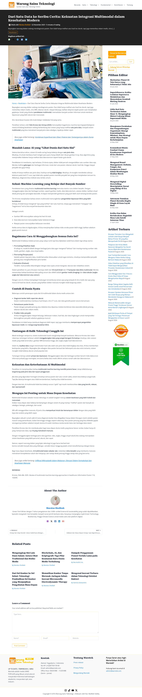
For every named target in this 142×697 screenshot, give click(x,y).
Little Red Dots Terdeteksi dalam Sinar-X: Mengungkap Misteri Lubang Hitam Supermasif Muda (120, 113)
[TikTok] (69, 690)
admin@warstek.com (113, 671)
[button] (87, 4)
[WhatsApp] (9, 39)
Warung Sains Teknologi (36, 3)
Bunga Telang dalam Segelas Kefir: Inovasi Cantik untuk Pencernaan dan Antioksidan (120, 286)
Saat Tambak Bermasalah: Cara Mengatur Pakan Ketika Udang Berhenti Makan (119, 257)
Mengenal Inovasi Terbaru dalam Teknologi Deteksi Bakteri (84, 576)
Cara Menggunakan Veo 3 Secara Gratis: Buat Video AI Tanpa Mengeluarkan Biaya (120, 276)
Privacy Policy (78, 668)
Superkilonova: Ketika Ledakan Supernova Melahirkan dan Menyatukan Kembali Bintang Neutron (120, 96)
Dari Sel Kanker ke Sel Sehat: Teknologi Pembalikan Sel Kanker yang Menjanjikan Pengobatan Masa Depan (24, 579)
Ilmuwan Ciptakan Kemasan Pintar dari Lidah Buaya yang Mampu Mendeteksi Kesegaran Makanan (120, 294)
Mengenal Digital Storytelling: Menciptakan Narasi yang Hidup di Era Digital (119, 186)
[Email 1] (63, 521)
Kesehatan (13, 32)
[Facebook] (22, 39)
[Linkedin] (26, 39)
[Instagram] (48, 521)
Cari (130, 62)
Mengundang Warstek (81, 673)
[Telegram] (18, 39)
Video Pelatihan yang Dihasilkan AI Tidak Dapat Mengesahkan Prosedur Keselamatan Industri (120, 265)
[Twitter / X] (51, 521)
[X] (13, 39)
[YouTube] (73, 690)
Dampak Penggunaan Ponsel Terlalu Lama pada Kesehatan (84, 556)
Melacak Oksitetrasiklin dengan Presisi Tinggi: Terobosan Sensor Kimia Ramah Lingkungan (120, 305)
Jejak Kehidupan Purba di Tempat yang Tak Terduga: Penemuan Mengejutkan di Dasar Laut (120, 315)
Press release (78, 662)
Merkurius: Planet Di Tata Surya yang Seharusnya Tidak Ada (120, 82)
